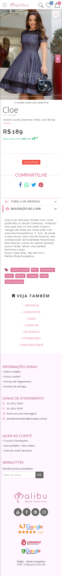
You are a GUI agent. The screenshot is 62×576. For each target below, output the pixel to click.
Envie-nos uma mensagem (21, 413)
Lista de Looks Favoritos (17, 450)
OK (39, 474)
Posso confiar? (12, 376)
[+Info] (7, 123)
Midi (34, 270)
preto (9, 275)
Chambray (47, 270)
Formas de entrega (14, 386)
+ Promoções (31, 338)
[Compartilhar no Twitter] (33, 184)
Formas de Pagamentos (17, 381)
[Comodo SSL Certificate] (31, 542)
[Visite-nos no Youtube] (18, 512)
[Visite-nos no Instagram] (44, 512)
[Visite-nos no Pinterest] (35, 512)
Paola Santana (14, 281)
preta (44, 275)
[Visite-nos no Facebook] (27, 512)
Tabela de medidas (24, 201)
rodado (32, 275)
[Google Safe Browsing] (31, 551)
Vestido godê (20, 270)
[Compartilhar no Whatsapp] (26, 184)
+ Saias (31, 318)
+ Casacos (31, 325)
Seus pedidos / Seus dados (19, 445)
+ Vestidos (31, 305)
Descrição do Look (25, 208)
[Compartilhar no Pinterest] (41, 184)
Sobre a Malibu (12, 371)
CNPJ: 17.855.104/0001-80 (31, 564)
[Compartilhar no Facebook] (20, 184)
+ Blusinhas (31, 331)
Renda (20, 275)
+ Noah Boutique (31, 345)
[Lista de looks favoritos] (49, 5)
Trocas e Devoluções (15, 440)
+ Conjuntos (31, 312)
